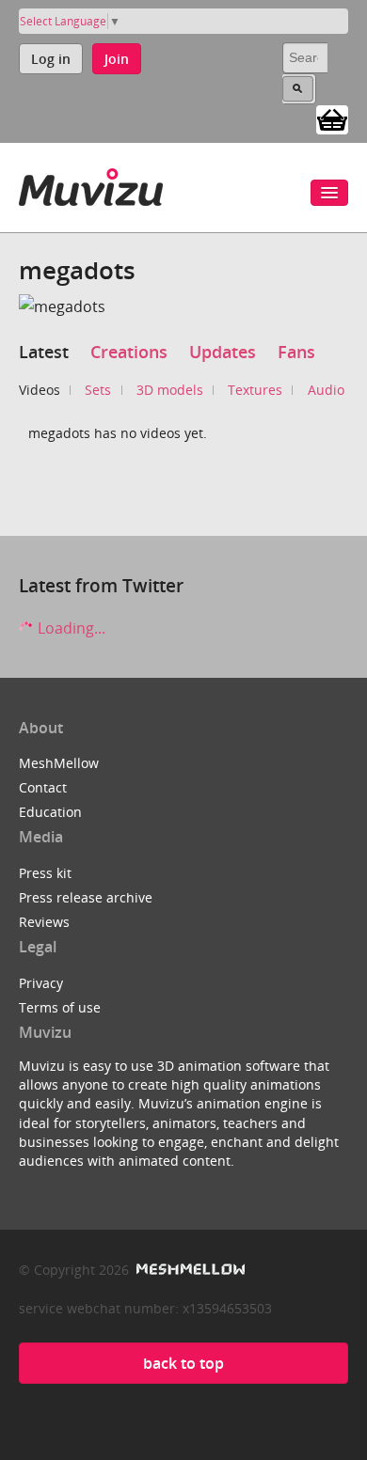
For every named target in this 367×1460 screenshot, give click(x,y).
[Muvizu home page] (91, 184)
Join (116, 59)
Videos (39, 390)
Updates (222, 351)
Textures (255, 390)
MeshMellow (59, 763)
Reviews (44, 922)
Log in (51, 59)
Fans (296, 351)
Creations (129, 351)
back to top (183, 1363)
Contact (43, 787)
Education (50, 812)
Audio (326, 390)
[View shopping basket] (332, 118)
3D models (169, 390)
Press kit (45, 873)
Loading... (69, 628)
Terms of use (60, 1007)
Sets (98, 390)
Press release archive (85, 897)
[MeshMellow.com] (189, 1270)
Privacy (41, 983)
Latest (44, 351)
